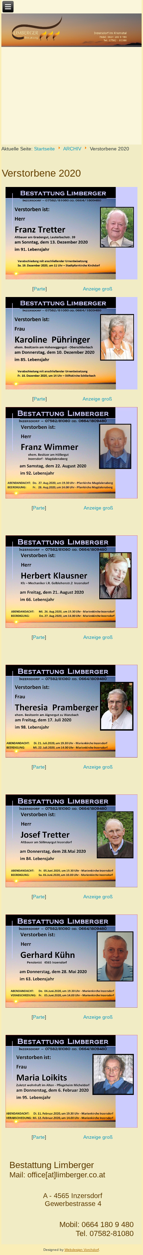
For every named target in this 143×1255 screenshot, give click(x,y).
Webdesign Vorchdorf (82, 1250)
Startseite (44, 148)
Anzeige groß (97, 288)
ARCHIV (72, 148)
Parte (39, 288)
